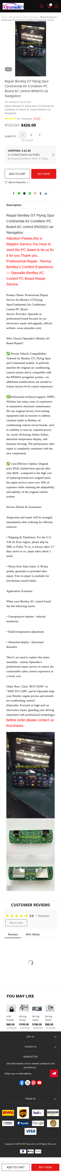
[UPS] (23, 1113)
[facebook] (21, 1082)
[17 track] (8, 1123)
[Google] (38, 1123)
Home (4, 17)
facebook (13, 193)
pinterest (35, 193)
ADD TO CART (17, 174)
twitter (24, 193)
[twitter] (27, 1082)
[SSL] (53, 1123)
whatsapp (29, 193)
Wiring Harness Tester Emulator (23, 17)
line (19, 193)
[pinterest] (33, 1082)
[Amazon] (53, 1113)
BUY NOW (44, 174)
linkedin (45, 193)
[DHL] (8, 1113)
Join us (30, 1036)
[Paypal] (23, 1123)
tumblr (40, 193)
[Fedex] (38, 1113)
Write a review (16, 922)
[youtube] (39, 1082)
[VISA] (31, 1131)
